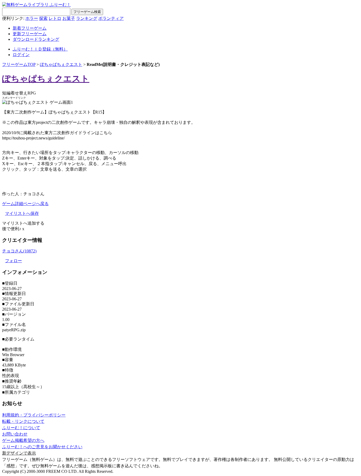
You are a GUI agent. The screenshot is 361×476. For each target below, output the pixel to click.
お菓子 (68, 18)
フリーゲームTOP (18, 64)
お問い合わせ (14, 434)
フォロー (13, 261)
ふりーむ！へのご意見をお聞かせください (42, 447)
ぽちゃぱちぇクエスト (61, 64)
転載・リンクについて (23, 421)
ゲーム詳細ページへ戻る (25, 203)
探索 (43, 18)
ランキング (86, 18)
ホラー (31, 18)
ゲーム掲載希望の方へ (23, 440)
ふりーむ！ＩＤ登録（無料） (40, 49)
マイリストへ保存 (22, 213)
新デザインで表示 (19, 453)
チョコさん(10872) (19, 251)
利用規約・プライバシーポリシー (34, 415)
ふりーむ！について (21, 427)
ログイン (21, 54)
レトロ (55, 18)
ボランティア (111, 18)
